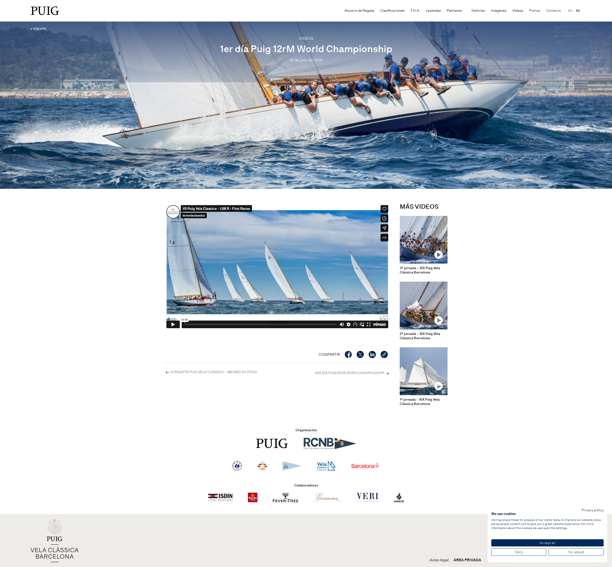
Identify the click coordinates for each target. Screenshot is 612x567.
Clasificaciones (392, 11)
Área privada (467, 560)
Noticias (478, 11)
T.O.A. (415, 11)
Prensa (534, 11)
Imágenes (498, 11)
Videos (517, 11)
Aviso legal (439, 560)
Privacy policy (593, 510)
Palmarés (454, 11)
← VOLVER (38, 29)
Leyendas (433, 11)
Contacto (553, 11)
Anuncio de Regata (359, 11)
